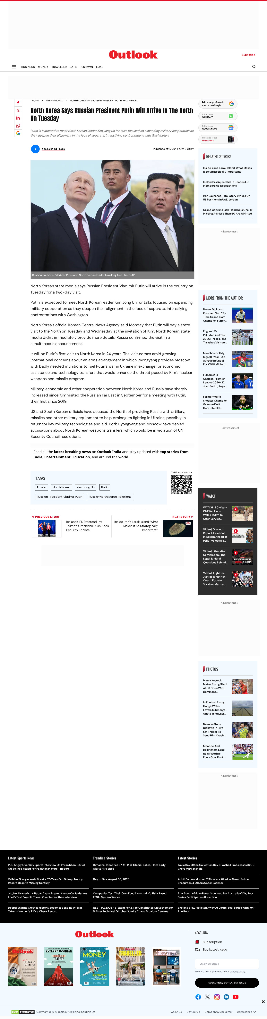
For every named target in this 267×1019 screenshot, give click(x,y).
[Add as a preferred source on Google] (18, 133)
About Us (176, 1012)
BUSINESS (28, 66)
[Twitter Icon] (207, 997)
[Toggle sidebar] (14, 66)
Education (81, 457)
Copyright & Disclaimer (218, 1012)
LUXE (99, 66)
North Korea (61, 487)
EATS (73, 66)
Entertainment (57, 457)
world (123, 457)
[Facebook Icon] (198, 997)
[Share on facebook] (18, 102)
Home (35, 100)
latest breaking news (72, 451)
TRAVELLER (59, 66)
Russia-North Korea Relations (110, 497)
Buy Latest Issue (215, 949)
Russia (41, 487)
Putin (104, 487)
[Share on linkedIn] (18, 118)
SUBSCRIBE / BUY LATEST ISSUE (227, 982)
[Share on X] (18, 110)
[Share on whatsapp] (18, 125)
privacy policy (237, 971)
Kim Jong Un (86, 487)
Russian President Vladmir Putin (59, 497)
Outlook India (109, 451)
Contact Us (193, 1012)
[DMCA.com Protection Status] (23, 1012)
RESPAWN (86, 66)
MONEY (43, 66)
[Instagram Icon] (217, 997)
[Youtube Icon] (236, 997)
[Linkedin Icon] (226, 997)
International (54, 100)
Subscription (212, 942)
